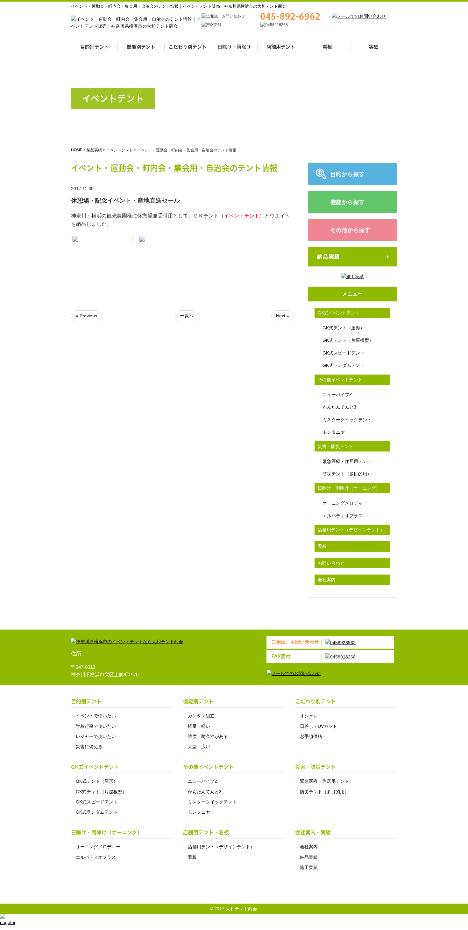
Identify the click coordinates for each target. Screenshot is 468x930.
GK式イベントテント (339, 312)
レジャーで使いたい (96, 736)
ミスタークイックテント (347, 419)
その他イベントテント (340, 379)
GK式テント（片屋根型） (348, 340)
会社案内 (327, 579)
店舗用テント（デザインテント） (351, 529)
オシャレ (309, 715)
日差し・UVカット (318, 726)
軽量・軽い (199, 726)
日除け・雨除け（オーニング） (349, 488)
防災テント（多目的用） (347, 473)
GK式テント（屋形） (344, 327)
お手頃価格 (311, 736)
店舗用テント (280, 47)
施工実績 (309, 867)
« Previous (86, 315)
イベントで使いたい (96, 715)
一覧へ (186, 315)
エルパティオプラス (343, 515)
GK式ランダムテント (344, 365)
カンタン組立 (201, 715)
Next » (282, 315)
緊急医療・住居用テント (347, 461)
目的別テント (94, 47)
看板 (327, 47)
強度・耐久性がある (208, 736)
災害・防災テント (335, 446)
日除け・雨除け (234, 47)
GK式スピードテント (344, 352)
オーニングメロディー (345, 503)
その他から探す (350, 230)
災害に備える (89, 746)
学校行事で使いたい (96, 726)
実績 (374, 47)
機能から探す (347, 202)
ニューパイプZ (337, 394)
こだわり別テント (187, 47)
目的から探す (347, 174)
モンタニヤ (334, 432)
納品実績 (309, 857)
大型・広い (199, 746)
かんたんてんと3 (339, 407)
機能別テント (141, 47)
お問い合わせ (331, 563)
